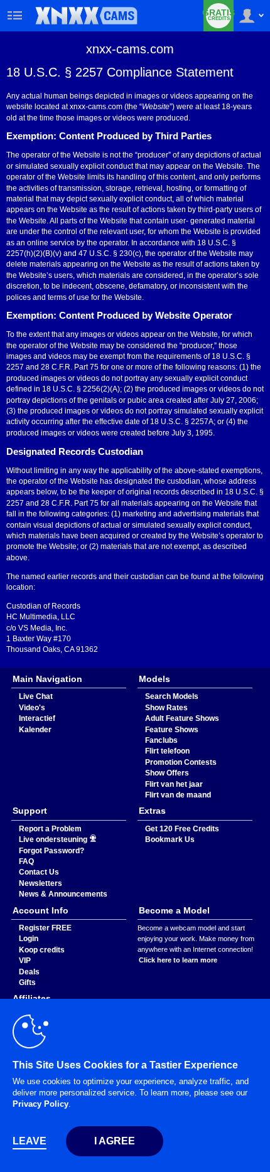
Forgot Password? (51, 850)
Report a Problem (50, 828)
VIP (25, 960)
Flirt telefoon (167, 751)
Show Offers (167, 773)
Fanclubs (161, 740)
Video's (32, 707)
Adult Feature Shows (182, 718)
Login (28, 938)
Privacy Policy (40, 1104)
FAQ (26, 861)
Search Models (171, 696)
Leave (29, 1141)
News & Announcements (63, 894)
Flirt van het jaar (174, 784)
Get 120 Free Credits (182, 828)
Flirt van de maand (178, 795)
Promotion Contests (181, 762)
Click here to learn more (178, 960)
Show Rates (166, 707)
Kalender (35, 729)
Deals (29, 971)
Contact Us (39, 872)
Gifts (27, 982)
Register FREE (45, 928)
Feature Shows (171, 729)
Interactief (37, 718)
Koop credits (42, 950)
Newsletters (40, 883)
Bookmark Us (170, 839)
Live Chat (36, 696)
